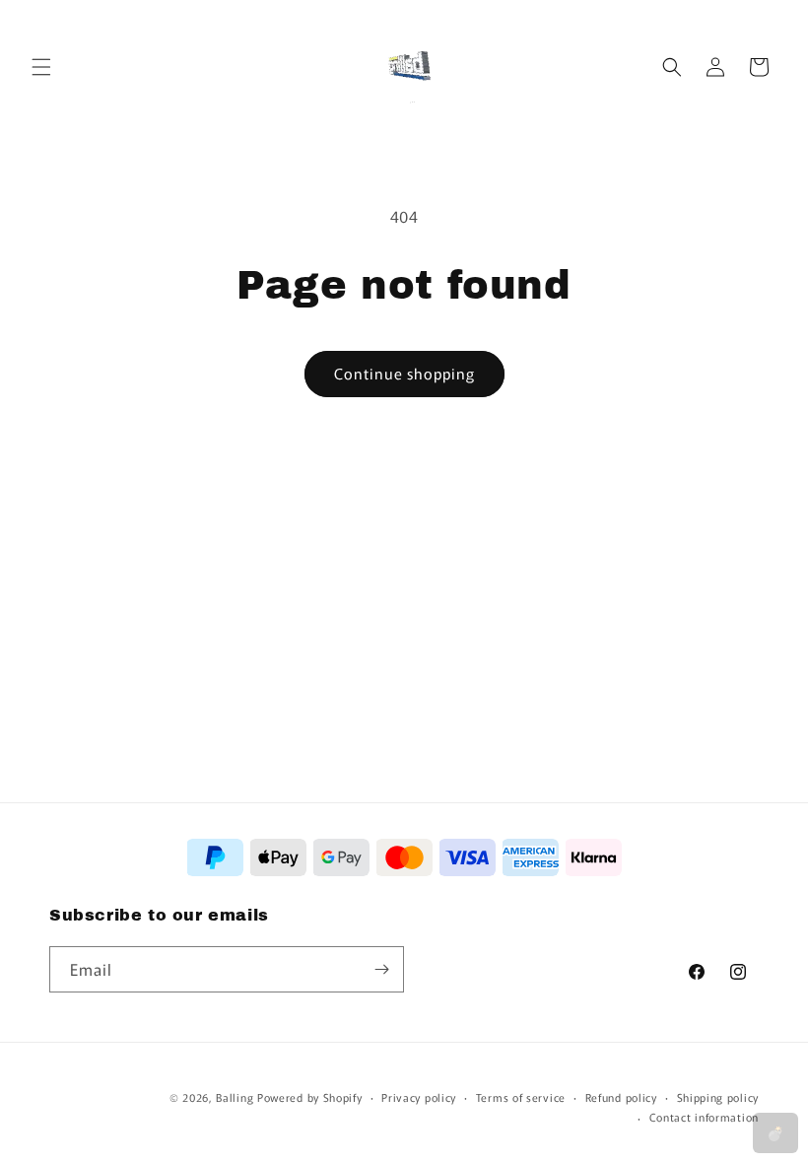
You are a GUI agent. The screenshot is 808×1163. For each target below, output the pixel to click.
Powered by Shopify (310, 1097)
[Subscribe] (381, 969)
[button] (41, 67)
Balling (234, 1097)
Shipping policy (718, 1097)
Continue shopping (404, 373)
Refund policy (621, 1097)
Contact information (704, 1117)
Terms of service (521, 1097)
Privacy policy (418, 1097)
